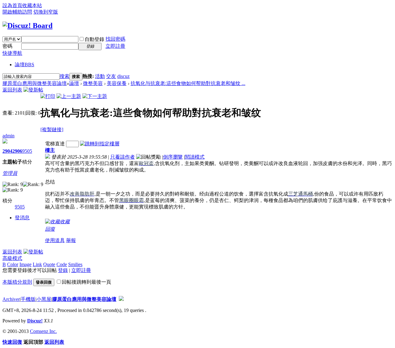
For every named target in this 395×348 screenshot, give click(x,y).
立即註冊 (115, 46)
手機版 (28, 299)
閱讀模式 (195, 157)
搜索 (64, 76)
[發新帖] (33, 89)
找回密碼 (115, 39)
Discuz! (35, 320)
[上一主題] (68, 96)
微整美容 (93, 83)
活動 (100, 76)
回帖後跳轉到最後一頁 (86, 282)
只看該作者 (122, 157)
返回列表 (12, 89)
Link (37, 264)
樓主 (50, 150)
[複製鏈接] (51, 129)
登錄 (63, 270)
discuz (123, 76)
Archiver (11, 299)
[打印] (47, 96)
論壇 (24, 64)
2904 (7, 151)
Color (12, 264)
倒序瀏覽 (173, 157)
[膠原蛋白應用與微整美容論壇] (27, 26)
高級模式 (12, 258)
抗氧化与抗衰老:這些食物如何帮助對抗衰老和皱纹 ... (188, 83)
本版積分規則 (17, 282)
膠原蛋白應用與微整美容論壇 (34, 83)
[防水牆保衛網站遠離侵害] (121, 299)
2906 (17, 151)
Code (61, 264)
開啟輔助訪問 (17, 11)
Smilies (75, 264)
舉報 (71, 240)
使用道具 (55, 240)
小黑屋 (43, 299)
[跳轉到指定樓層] (99, 143)
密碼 (7, 46)
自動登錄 (94, 39)
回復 (50, 229)
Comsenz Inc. (43, 331)
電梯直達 (55, 143)
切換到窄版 (45, 11)
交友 (111, 76)
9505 (27, 151)
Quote (49, 264)
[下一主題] (94, 96)
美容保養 (117, 83)
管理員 (9, 173)
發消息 (22, 217)
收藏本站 (32, 5)
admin (8, 135)
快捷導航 (12, 53)
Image (25, 264)
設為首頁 (12, 5)
